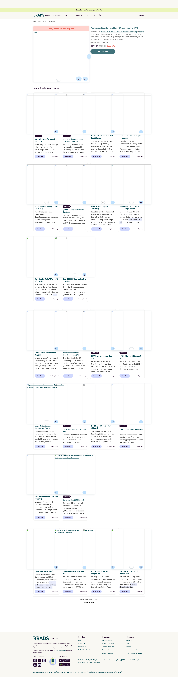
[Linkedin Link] (39, 665)
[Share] (85, 79)
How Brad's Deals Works (134, 653)
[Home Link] (42, 15)
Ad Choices (125, 660)
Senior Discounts (107, 653)
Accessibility (82, 647)
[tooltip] (79, 79)
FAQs (79, 640)
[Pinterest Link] (35, 665)
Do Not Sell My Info (84, 650)
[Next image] (89, 56)
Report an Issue (89, 602)
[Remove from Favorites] (79, 79)
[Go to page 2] (58, 80)
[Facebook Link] (35, 660)
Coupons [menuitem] (78, 15)
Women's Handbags (48, 22)
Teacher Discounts (108, 647)
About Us (129, 640)
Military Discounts (108, 643)
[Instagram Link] (44, 660)
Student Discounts (108, 650)
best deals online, (61, 650)
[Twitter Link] (39, 660)
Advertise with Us (131, 650)
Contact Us (81, 643)
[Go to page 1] (57, 80)
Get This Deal (103, 51)
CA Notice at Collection (93, 662)
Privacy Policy (117, 660)
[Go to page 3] (47, 422)
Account (141, 15)
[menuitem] (91, 15)
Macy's (141, 32)
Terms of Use (108, 660)
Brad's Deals (37, 22)
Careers (128, 647)
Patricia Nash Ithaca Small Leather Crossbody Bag (119, 32)
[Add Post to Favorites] (113, 131)
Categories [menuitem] (56, 15)
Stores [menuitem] (67, 15)
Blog (128, 643)
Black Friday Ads (107, 640)
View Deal (40, 156)
